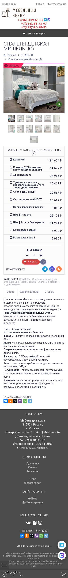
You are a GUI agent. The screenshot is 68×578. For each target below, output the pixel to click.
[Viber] (20, 401)
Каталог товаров (35, 33)
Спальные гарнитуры (44, 279)
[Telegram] (30, 401)
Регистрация (58, 4)
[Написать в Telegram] (62, 545)
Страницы (10, 4)
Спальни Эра (28, 281)
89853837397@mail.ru (34, 447)
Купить (32, 262)
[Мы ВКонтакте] (28, 523)
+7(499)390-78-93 (34, 27)
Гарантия (32, 471)
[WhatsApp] (25, 401)
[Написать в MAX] (62, 555)
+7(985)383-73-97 (34, 23)
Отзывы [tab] (49, 291)
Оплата (32, 467)
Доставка (33, 463)
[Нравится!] (43, 262)
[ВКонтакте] (5, 401)
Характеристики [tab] (29, 291)
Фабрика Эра (11, 281)
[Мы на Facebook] (34, 523)
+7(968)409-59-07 (30, 20)
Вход (41, 4)
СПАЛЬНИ (27, 55)
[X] (15, 401)
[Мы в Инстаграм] (40, 523)
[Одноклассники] (10, 401)
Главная (11, 55)
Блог (33, 479)
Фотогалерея (32, 483)
